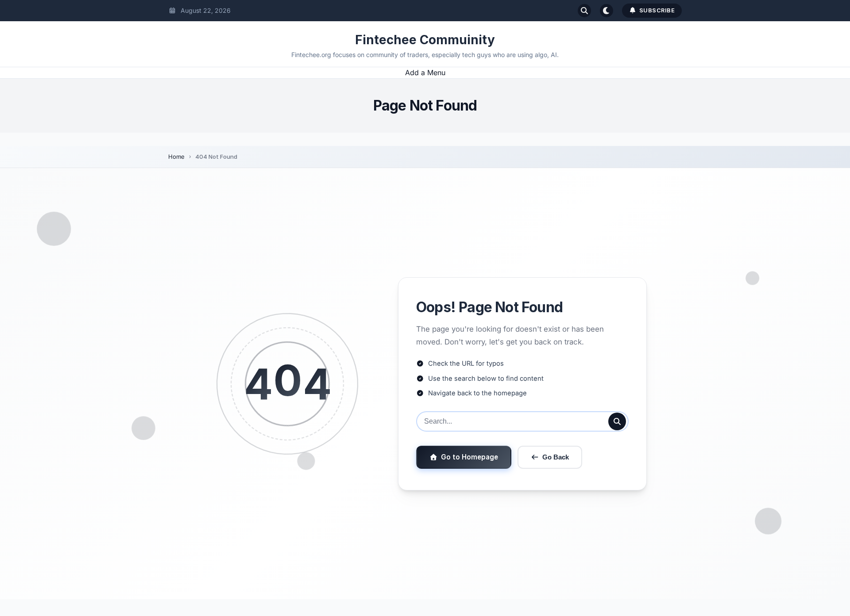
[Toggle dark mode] (606, 10)
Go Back (555, 457)
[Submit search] (617, 421)
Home (176, 156)
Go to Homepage (469, 457)
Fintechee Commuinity (425, 39)
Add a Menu (425, 72)
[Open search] (584, 10)
